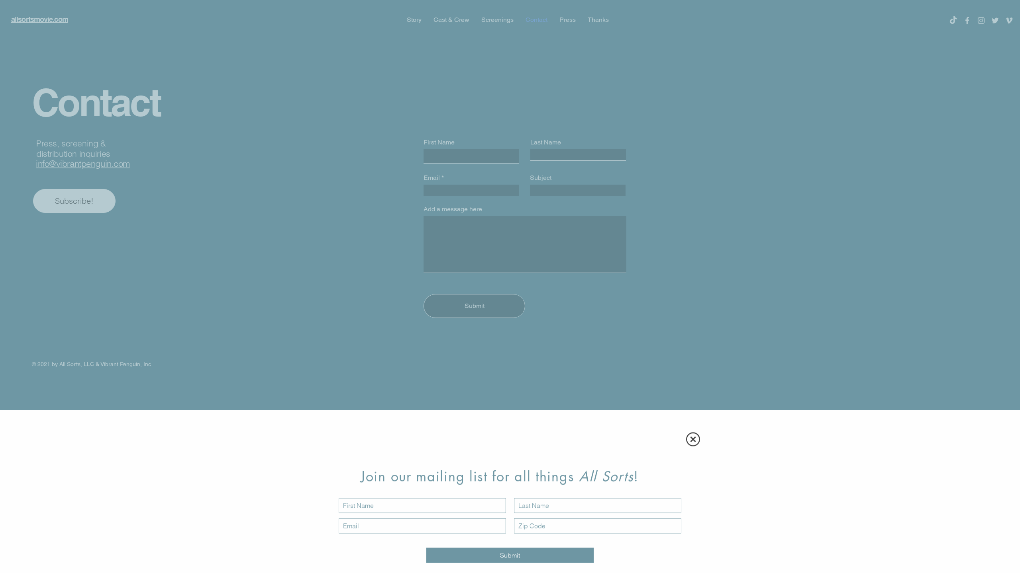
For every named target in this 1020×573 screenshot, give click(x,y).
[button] (693, 439)
